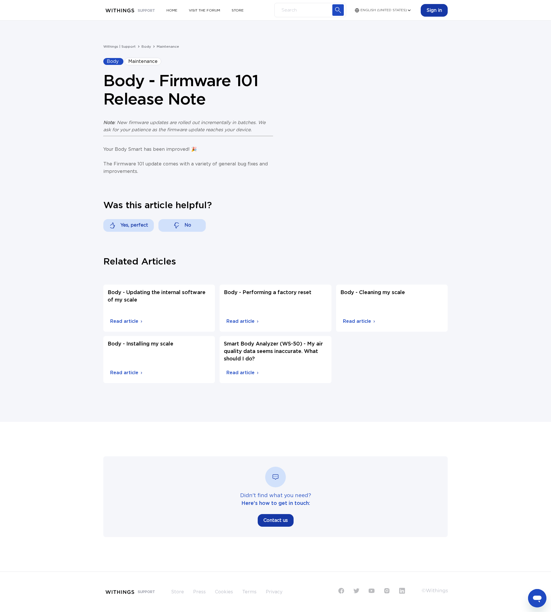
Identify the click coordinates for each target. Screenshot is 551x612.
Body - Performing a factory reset (267, 292)
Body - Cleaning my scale (372, 292)
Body (146, 46)
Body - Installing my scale (140, 344)
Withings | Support (119, 46)
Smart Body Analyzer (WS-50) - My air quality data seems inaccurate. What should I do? (273, 351)
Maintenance (168, 46)
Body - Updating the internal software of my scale (156, 296)
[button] (434, 10)
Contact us (275, 520)
